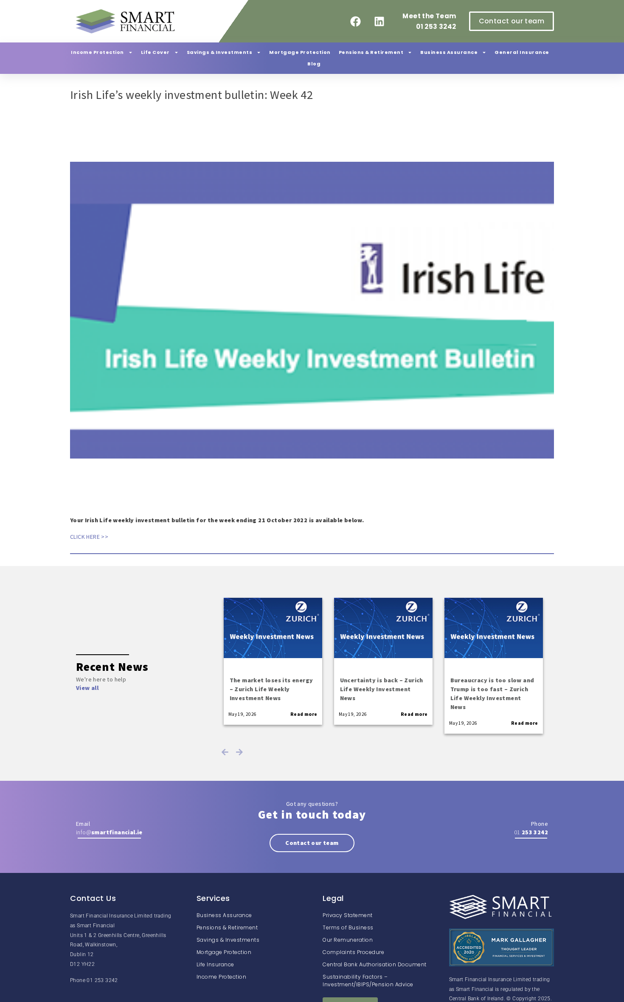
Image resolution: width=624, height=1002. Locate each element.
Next (239, 752)
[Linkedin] (379, 21)
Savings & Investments (220, 52)
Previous (225, 752)
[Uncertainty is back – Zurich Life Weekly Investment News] (383, 628)
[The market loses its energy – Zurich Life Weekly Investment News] (273, 628)
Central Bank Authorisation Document (375, 964)
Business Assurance (449, 52)
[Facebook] (355, 21)
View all (87, 688)
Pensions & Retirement (371, 52)
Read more (304, 714)
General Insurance (522, 52)
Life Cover (155, 52)
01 (531, 832)
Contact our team (311, 843)
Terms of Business (348, 927)
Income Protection (97, 52)
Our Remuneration (348, 939)
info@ (109, 832)
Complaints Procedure (353, 952)
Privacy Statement (348, 915)
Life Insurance (215, 964)
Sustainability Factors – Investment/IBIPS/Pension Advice (368, 980)
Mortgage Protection (300, 52)
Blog (313, 63)
